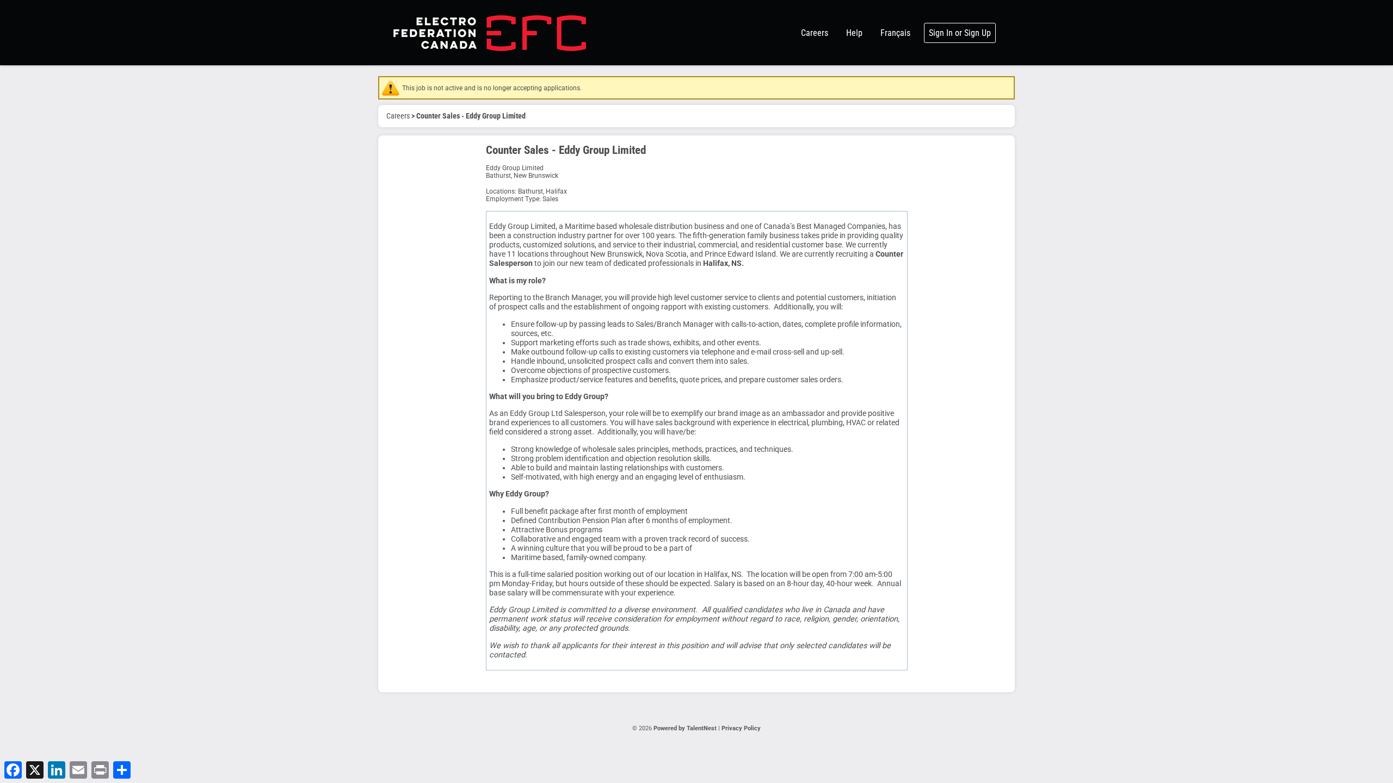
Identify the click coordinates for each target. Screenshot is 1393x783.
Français (895, 33)
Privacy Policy (741, 728)
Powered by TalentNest (686, 728)
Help (854, 33)
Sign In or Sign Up (960, 33)
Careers (814, 33)
